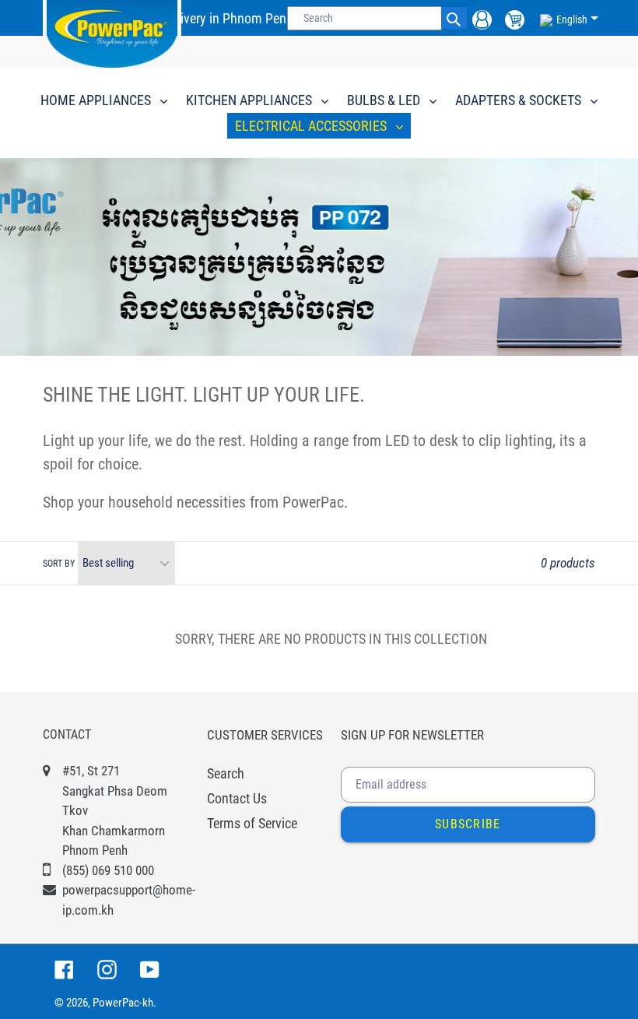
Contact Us (237, 798)
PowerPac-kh (123, 1003)
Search (225, 773)
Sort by (59, 563)
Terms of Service (252, 823)
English (571, 19)
